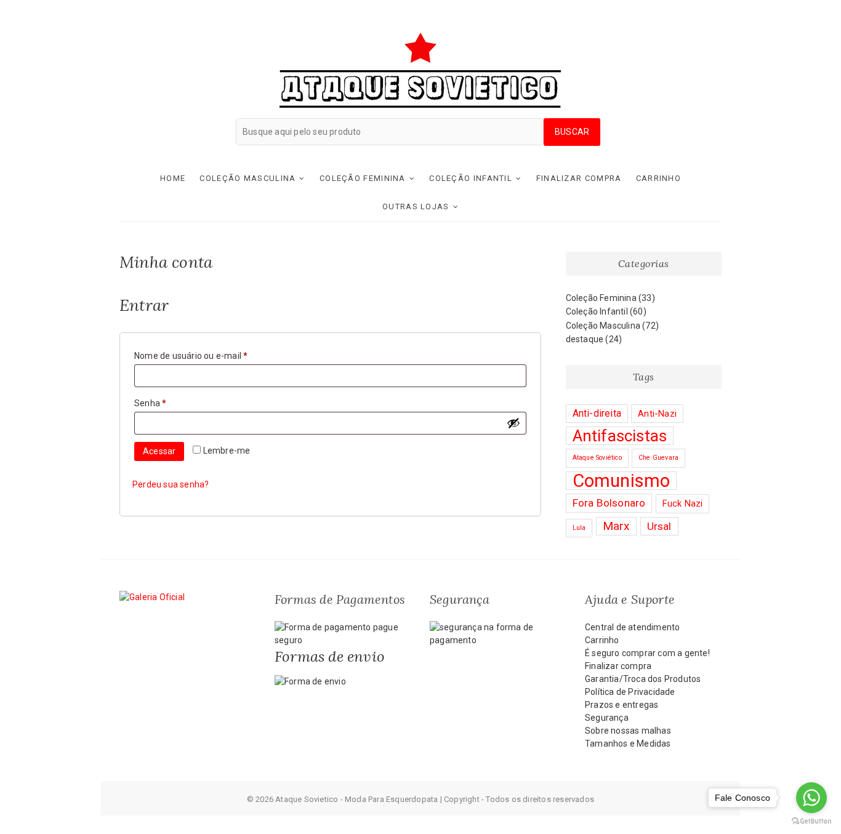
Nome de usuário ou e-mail (213, 355)
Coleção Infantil (470, 178)
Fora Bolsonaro (609, 503)
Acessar (159, 451)
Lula (579, 528)
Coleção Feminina (363, 178)
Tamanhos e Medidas (628, 743)
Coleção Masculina (247, 178)
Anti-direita (597, 413)
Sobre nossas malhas (628, 731)
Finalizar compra (579, 178)
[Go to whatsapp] (811, 797)
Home (172, 178)
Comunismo (621, 480)
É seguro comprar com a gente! (647, 653)
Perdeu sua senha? (170, 484)
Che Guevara (658, 458)
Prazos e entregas (621, 705)
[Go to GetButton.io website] (811, 821)
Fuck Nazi (682, 503)
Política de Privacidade (630, 692)
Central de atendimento (632, 627)
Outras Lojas (415, 206)
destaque (585, 339)
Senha (172, 403)
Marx (616, 526)
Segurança (607, 718)
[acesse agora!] (152, 597)
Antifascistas (620, 436)
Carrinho (658, 178)
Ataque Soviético (597, 458)
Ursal (659, 526)
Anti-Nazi (657, 413)
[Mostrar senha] (513, 423)
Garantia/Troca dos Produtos (643, 679)
